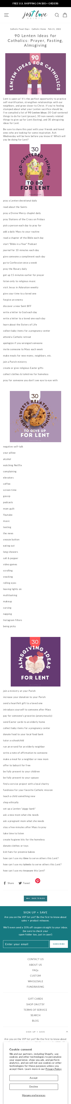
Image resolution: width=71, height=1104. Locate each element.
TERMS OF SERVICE (35, 1009)
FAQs (35, 970)
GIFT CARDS (35, 998)
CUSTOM (35, 975)
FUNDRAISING (35, 986)
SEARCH (36, 1015)
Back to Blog (38, 898)
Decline (33, 1086)
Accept (34, 1077)
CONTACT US (35, 959)
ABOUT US (35, 964)
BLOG (35, 1020)
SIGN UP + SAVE (35, 1032)
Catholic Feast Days (20, 29)
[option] (35, 3)
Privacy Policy (54, 1069)
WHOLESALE (35, 981)
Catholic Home (39, 29)
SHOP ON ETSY (35, 1004)
